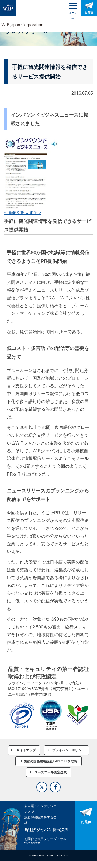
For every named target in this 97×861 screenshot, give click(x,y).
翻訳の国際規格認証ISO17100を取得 (50, 761)
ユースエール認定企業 (50, 772)
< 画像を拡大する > (22, 212)
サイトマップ (26, 750)
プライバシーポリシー (68, 750)
